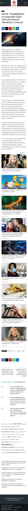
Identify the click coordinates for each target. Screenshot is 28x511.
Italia (20, 437)
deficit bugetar (5, 429)
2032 (14, 351)
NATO (13, 439)
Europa (11, 431)
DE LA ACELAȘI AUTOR (20, 382)
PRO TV (19, 442)
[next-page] (5, 419)
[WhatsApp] (13, 28)
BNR (12, 424)
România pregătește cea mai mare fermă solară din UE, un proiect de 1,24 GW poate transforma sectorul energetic (18, 401)
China (3, 426)
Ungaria (3, 452)
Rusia (13, 445)
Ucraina (22, 450)
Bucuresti (17, 424)
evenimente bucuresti (6, 434)
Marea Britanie (5, 439)
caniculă (24, 424)
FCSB (13, 434)
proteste (15, 442)
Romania (6, 444)
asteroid (19, 351)
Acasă (3, 8)
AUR (10, 424)
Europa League (17, 431)
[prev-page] (3, 419)
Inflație (9, 437)
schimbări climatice (8, 447)
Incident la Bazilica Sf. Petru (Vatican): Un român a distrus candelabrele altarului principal (20, 373)
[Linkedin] (17, 28)
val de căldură (23, 452)
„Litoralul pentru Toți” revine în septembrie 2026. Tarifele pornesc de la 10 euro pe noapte (13, 468)
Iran (18, 437)
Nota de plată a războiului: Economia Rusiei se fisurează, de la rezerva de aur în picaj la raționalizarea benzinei (18, 412)
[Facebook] (3, 28)
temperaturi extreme (9, 450)
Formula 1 (17, 434)
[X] (6, 28)
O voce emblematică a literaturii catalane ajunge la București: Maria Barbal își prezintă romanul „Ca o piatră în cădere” (18, 390)
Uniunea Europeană (12, 452)
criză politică (7, 426)
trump (17, 450)
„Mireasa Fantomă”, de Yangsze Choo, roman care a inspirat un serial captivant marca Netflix (7, 372)
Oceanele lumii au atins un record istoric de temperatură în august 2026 (12, 479)
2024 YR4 (10, 351)
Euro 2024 (5, 431)
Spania (16, 447)
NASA (23, 351)
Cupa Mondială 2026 (15, 426)
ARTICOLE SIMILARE (7, 382)
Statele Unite (21, 447)
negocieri (17, 439)
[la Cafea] (14, 3)
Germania (22, 434)
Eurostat (23, 431)
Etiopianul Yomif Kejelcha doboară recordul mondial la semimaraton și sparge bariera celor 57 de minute (14, 485)
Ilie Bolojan (4, 437)
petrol (11, 442)
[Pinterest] (10, 28)
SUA (3, 450)
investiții (14, 437)
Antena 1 (6, 424)
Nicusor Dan (5, 442)
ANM (3, 424)
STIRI (7, 8)
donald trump (13, 429)
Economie (21, 429)
